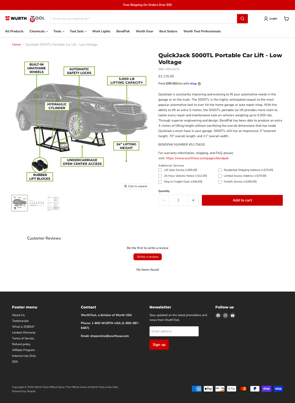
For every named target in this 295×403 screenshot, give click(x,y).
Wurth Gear (144, 31)
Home (16, 44)
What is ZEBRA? (23, 327)
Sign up (159, 344)
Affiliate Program (23, 350)
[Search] (242, 18)
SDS (15, 362)
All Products (14, 31)
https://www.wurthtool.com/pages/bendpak (197, 158)
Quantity (164, 191)
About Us (18, 315)
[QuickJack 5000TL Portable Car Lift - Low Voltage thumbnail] (19, 203)
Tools (57, 31)
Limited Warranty (24, 333)
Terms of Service (23, 338)
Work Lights (101, 31)
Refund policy (21, 344)
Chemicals (38, 31)
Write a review (147, 257)
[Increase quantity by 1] (193, 200)
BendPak (123, 31)
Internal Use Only (24, 356)
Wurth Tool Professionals (202, 31)
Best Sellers (168, 31)
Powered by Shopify (24, 391)
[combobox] (143, 18)
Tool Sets (77, 31)
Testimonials (20, 321)
